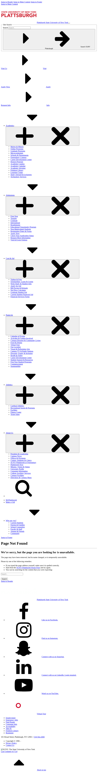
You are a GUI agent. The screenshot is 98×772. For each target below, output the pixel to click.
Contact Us (10, 745)
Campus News (16, 456)
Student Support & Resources (22, 360)
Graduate (14, 221)
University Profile (17, 469)
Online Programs (17, 149)
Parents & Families (18, 525)
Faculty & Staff (16, 529)
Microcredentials (17, 153)
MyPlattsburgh (11, 500)
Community (15, 533)
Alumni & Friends (17, 531)
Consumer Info (11, 724)
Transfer (14, 218)
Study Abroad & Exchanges (21, 175)
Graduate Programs (18, 151)
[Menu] (69, 23)
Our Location (16, 347)
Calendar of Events (18, 336)
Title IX (9, 729)
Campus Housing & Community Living (26, 340)
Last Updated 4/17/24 (9, 752)
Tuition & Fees (16, 279)
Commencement (17, 364)
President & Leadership (19, 454)
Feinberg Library (17, 170)
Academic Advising (18, 168)
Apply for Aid (16, 286)
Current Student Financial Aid (22, 295)
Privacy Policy (11, 743)
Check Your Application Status (22, 236)
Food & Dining (16, 343)
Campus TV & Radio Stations (22, 351)
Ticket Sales (15, 414)
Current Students (17, 523)
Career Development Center (21, 160)
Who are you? (11, 521)
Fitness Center (16, 412)
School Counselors (18, 527)
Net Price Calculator (18, 290)
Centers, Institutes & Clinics (21, 460)
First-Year (14, 216)
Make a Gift (10, 502)
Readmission (15, 225)
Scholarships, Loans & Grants (22, 282)
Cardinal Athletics (17, 406)
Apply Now (15, 233)
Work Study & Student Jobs (21, 284)
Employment (10, 718)
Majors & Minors (17, 147)
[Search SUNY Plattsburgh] (24, 496)
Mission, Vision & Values (20, 467)
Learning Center (17, 172)
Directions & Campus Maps (21, 478)
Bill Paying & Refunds (19, 288)
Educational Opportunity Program (23, 227)
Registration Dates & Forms (21, 231)
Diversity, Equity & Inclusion (22, 353)
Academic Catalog (17, 164)
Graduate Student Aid (19, 292)
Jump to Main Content (21, 2)
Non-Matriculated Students (21, 229)
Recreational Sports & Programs (23, 408)
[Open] (42, 136)
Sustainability (16, 366)
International (15, 223)
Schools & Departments (19, 155)
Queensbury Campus (18, 157)
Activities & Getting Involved (22, 338)
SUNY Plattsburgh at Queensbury (23, 463)
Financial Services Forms (20, 297)
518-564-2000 (39, 737)
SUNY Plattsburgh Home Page (28, 568)
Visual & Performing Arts (20, 349)
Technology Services (18, 177)
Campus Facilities (17, 475)
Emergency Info (12, 720)
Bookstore (10, 733)
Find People (10, 722)
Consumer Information (19, 471)
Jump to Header (7, 2)
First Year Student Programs (21, 362)
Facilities (14, 410)
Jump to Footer (36, 2)
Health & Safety (17, 356)
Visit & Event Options (19, 240)
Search (5, 28)
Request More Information (20, 238)
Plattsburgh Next (17, 465)
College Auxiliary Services (21, 473)
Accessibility (10, 726)
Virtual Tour (15, 345)
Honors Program (17, 162)
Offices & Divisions (18, 458)
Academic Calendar (18, 166)
